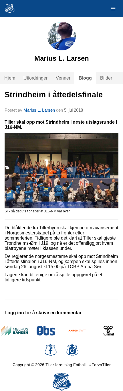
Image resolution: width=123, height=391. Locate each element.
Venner (63, 78)
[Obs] (46, 330)
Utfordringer (35, 78)
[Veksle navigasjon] (113, 8)
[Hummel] (108, 330)
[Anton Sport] (77, 330)
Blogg (85, 78)
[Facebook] (50, 350)
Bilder (106, 78)
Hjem (9, 78)
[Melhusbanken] (14, 330)
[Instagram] (72, 350)
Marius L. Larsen (39, 110)
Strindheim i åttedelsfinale (54, 94)
